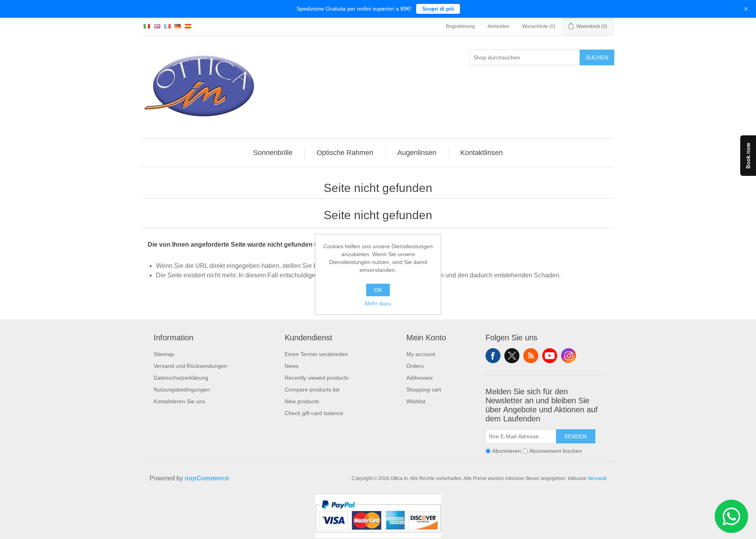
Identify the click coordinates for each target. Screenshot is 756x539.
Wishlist (415, 401)
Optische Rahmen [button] (345, 153)
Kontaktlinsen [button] (481, 153)
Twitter (511, 355)
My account (420, 354)
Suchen (597, 57)
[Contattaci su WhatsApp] (731, 516)
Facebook (492, 355)
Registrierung (460, 26)
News (291, 366)
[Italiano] (147, 26)
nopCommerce (207, 478)
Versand (597, 478)
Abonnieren (506, 451)
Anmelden (498, 26)
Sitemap (164, 354)
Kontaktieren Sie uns (179, 401)
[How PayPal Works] (378, 536)
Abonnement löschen (555, 451)
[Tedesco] (177, 26)
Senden (575, 436)
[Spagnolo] (188, 26)
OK (378, 290)
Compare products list (312, 389)
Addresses (419, 378)
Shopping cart (423, 389)
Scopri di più (438, 9)
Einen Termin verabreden (316, 354)
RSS (530, 355)
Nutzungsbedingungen (182, 389)
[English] (157, 26)
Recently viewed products (316, 378)
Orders (415, 366)
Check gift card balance (314, 413)
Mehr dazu (378, 303)
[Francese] (167, 26)
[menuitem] (273, 153)
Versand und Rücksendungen (190, 366)
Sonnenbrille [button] (273, 153)
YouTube (549, 355)
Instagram (568, 355)
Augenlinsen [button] (416, 153)
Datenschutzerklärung (181, 378)
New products (302, 401)
